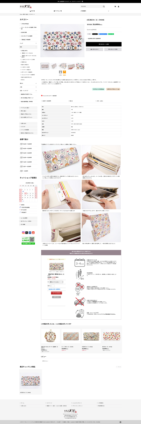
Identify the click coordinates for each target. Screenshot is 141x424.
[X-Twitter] (26, 232)
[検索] (104, 6)
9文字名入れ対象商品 (98, 89)
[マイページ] (118, 6)
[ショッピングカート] (115, 6)
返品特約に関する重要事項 (94, 38)
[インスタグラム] (23, 232)
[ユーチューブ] (33, 232)
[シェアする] (89, 34)
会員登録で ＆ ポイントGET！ (70, 1)
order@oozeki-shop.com (71, 418)
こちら (98, 422)
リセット (119, 366)
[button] (109, 11)
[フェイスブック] (30, 232)
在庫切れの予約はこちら (112, 89)
